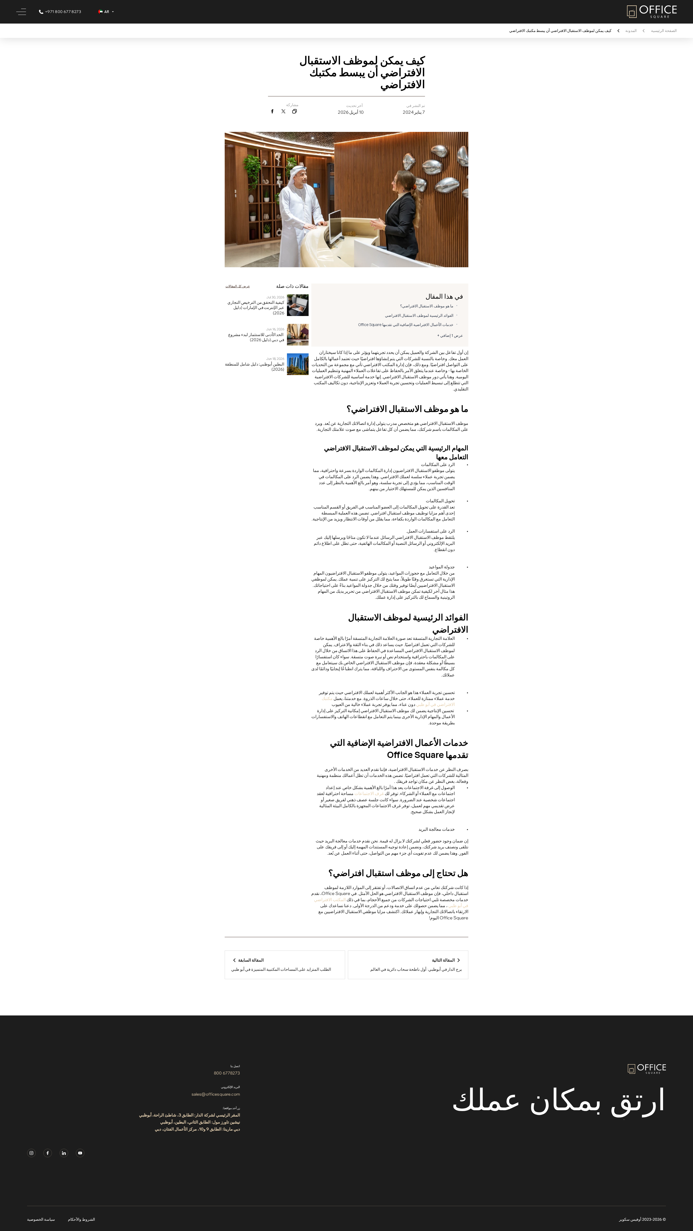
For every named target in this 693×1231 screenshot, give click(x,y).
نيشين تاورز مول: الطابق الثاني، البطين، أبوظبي (200, 1122)
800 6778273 (227, 1073)
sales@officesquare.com (215, 1094)
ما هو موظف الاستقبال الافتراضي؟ (426, 305)
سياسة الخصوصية (41, 1219)
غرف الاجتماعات (369, 793)
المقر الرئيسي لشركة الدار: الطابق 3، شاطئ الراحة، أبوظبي (189, 1115)
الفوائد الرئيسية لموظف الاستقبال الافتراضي (419, 315)
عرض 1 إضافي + (450, 335)
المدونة (631, 30)
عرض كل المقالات (237, 286)
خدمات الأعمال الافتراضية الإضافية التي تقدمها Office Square (405, 324)
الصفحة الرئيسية (663, 30)
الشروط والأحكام (81, 1219)
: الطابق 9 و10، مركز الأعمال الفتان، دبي (189, 1129)
